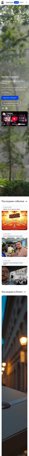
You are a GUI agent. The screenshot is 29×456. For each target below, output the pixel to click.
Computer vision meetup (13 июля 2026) (13, 263)
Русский (16, 2)
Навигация (9, 2)
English (21, 2)
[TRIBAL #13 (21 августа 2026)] (14, 220)
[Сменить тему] (26, 2)
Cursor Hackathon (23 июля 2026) (12, 236)
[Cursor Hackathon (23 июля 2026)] (14, 247)
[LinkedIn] (6, 108)
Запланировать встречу (11, 103)
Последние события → (14, 201)
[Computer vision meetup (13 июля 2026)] (14, 275)
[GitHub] (3, 108)
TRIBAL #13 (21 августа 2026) (11, 209)
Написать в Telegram (9, 98)
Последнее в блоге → (14, 292)
